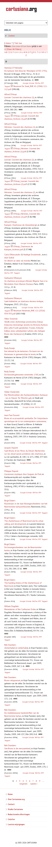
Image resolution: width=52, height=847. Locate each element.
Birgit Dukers (9, 500)
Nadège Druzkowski (32, 254)
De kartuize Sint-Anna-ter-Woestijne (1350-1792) (25, 71)
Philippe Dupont (11, 471)
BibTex (37, 83)
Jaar (20, 43)
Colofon (11, 819)
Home (10, 794)
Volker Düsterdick (11, 392)
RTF (42, 83)
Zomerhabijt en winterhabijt (16, 648)
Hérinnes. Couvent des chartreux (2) (19, 192)
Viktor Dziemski (10, 318)
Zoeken (11, 35)
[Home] (21, 10)
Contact (11, 804)
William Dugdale (11, 606)
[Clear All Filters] (14, 49)
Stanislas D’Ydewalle (13, 67)
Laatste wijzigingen (16, 824)
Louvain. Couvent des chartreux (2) (19, 159)
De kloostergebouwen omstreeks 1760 (21, 374)
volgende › (23, 784)
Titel (16, 43)
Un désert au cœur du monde (17, 260)
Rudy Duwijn (9, 348)
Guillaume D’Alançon (13, 278)
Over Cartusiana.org (16, 799)
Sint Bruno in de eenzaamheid (17, 748)
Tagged (7, 86)
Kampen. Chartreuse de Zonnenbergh (20, 225)
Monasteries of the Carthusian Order (20, 609)
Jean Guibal (9, 257)
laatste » (33, 784)
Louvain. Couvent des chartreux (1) (19, 97)
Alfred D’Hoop (10, 94)
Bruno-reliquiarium (12, 680)
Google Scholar (28, 83)
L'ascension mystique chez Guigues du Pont (22, 474)
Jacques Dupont (11, 447)
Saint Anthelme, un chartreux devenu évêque (23, 301)
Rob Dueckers (10, 645)
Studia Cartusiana (15, 809)
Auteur (8, 43)
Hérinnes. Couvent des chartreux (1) (19, 127)
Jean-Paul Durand (11, 415)
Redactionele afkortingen (19, 814)
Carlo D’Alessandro (12, 254)
